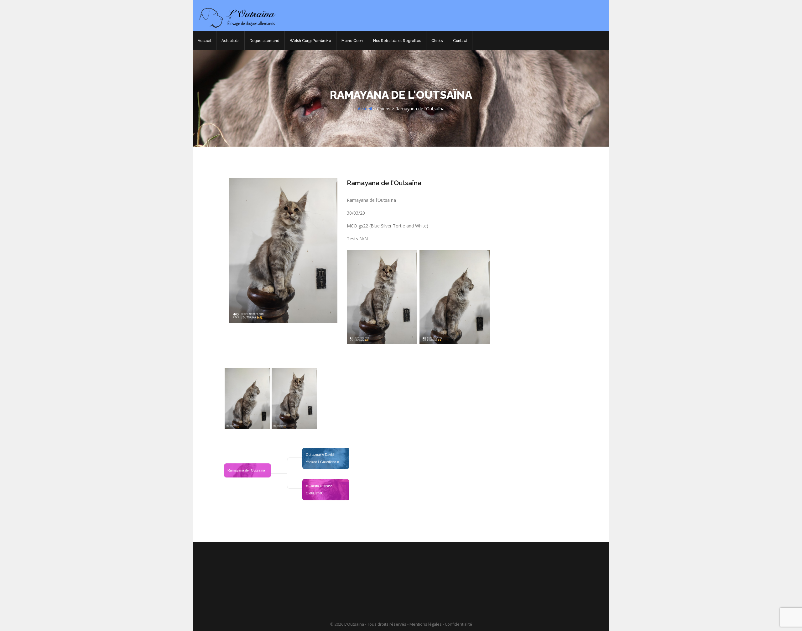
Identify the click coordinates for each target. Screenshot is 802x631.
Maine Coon (352, 41)
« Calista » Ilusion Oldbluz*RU (319, 489)
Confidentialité (458, 624)
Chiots (437, 41)
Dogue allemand (264, 41)
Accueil (204, 41)
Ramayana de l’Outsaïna (384, 183)
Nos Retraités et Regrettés (397, 41)
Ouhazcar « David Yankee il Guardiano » (322, 458)
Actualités (230, 41)
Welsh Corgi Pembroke (310, 41)
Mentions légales (425, 624)
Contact (460, 41)
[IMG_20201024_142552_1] (247, 398)
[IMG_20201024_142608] (294, 398)
